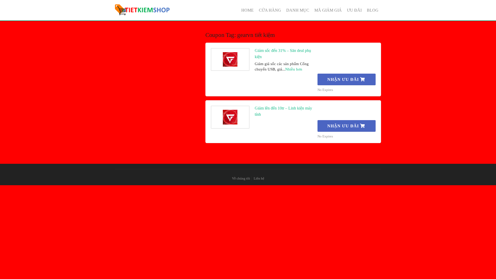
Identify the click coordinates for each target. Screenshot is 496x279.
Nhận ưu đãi (343, 79)
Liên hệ (259, 178)
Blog (372, 10)
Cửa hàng (270, 10)
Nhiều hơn (293, 69)
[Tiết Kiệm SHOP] (143, 10)
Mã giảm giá (328, 10)
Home (247, 10)
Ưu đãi (354, 10)
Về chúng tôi (241, 178)
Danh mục (297, 10)
